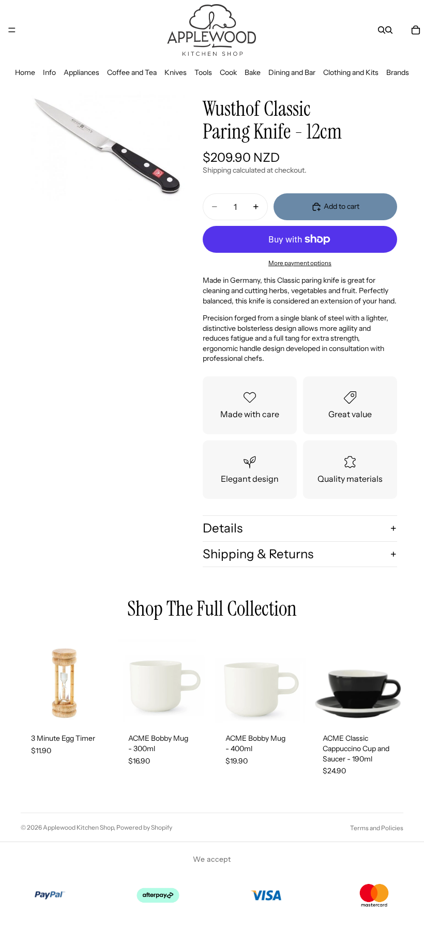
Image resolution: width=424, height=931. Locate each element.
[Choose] (387, 707)
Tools (203, 72)
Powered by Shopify (144, 827)
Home (25, 72)
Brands (397, 72)
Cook (228, 72)
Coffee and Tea (132, 72)
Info (49, 72)
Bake (253, 72)
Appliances (81, 72)
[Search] (381, 30)
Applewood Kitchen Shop (78, 827)
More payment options (299, 263)
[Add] (95, 707)
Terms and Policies (376, 828)
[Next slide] (392, 677)
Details (223, 528)
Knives (175, 72)
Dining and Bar (291, 72)
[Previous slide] (323, 677)
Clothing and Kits (350, 72)
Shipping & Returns (258, 553)
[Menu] (12, 30)
